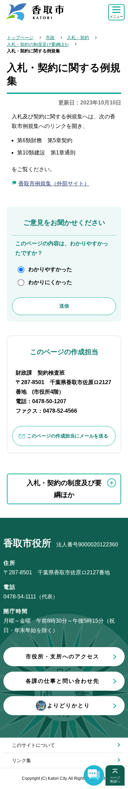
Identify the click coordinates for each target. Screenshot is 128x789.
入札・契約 (78, 37)
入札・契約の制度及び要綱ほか (38, 44)
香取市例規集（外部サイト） (53, 183)
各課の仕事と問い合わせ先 (62, 681)
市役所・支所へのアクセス (62, 656)
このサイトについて (33, 745)
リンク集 (21, 760)
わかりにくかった (50, 282)
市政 (50, 37)
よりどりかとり (68, 705)
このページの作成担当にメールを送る (67, 436)
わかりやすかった (50, 269)
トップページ (20, 37)
